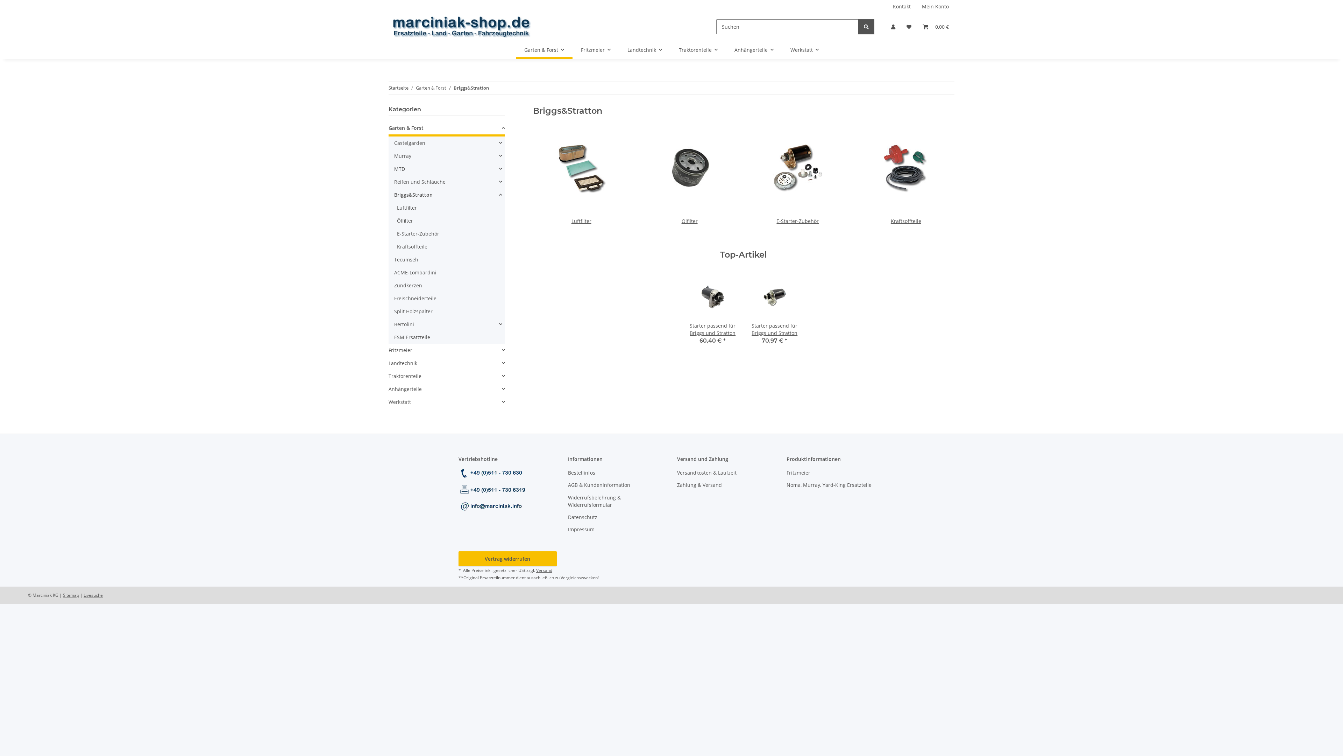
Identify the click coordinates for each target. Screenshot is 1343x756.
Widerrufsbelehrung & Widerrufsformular (594, 501)
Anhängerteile (405, 389)
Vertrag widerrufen (507, 558)
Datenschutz (582, 517)
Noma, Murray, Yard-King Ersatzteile (829, 485)
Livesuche (93, 595)
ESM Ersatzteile (412, 337)
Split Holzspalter (413, 311)
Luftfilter (581, 221)
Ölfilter (690, 221)
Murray (402, 156)
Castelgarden (409, 143)
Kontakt (902, 6)
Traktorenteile (405, 376)
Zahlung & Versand (699, 485)
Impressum (581, 529)
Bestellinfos (581, 472)
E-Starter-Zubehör (797, 221)
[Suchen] (866, 26)
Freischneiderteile (415, 298)
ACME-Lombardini (415, 272)
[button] (893, 27)
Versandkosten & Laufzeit (707, 472)
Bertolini (404, 324)
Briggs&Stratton (413, 194)
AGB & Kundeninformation (599, 485)
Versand (544, 570)
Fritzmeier (400, 350)
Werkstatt (400, 402)
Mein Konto (935, 6)
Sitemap (71, 595)
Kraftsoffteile (906, 221)
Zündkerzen (408, 285)
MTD (399, 169)
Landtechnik (403, 363)
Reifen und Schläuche (420, 181)
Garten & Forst (406, 128)
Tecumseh (406, 259)
